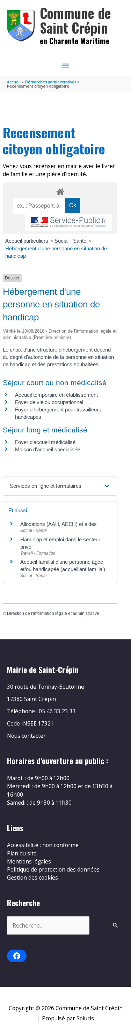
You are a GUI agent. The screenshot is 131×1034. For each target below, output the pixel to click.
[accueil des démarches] (60, 190)
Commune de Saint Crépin (75, 20)
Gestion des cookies (32, 877)
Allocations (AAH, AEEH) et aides (58, 524)
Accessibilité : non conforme (43, 845)
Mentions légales (29, 861)
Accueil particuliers (27, 241)
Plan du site (22, 853)
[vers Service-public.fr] (68, 222)
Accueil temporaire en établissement (56, 395)
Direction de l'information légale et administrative (53, 613)
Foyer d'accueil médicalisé (45, 442)
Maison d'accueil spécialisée (47, 449)
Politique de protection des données (53, 869)
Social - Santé (71, 241)
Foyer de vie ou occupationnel (49, 402)
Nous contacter (26, 736)
